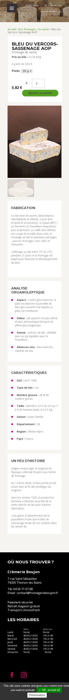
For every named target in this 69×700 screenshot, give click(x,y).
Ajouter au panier (40, 93)
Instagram (23, 675)
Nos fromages (27, 29)
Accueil (12, 29)
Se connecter (53, 5)
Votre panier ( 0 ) (51, 11)
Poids (16, 71)
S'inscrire (32, 5)
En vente (43, 29)
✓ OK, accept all (49, 690)
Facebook (12, 675)
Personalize (37, 695)
